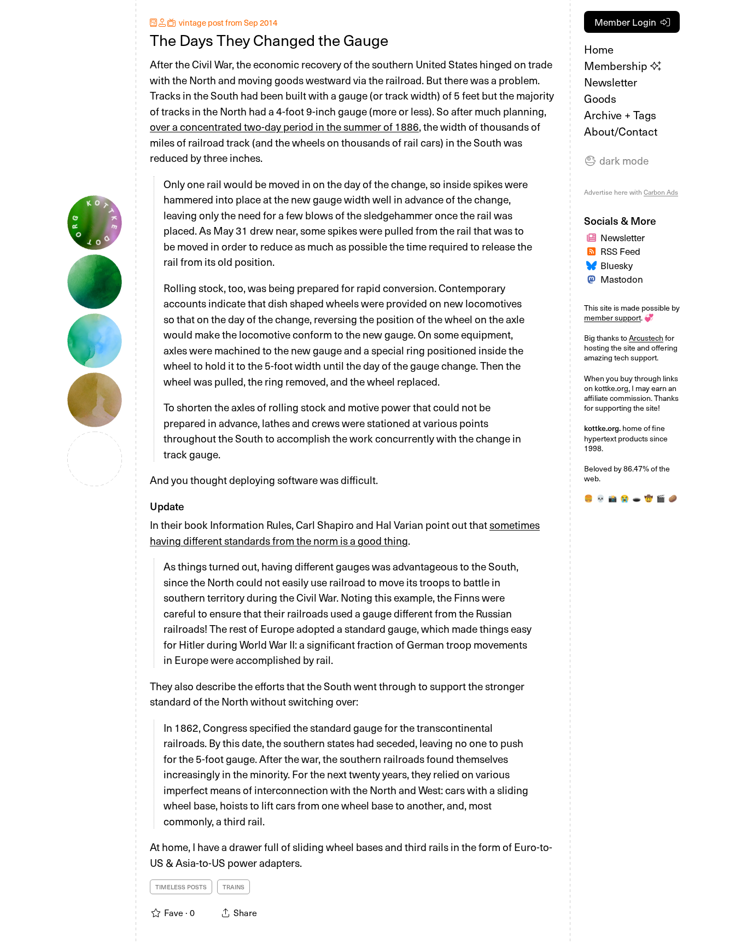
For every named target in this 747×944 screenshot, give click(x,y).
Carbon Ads (661, 192)
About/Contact (620, 131)
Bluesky (616, 265)
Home (599, 49)
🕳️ (636, 498)
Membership (617, 65)
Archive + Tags (620, 115)
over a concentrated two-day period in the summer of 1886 (284, 126)
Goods (600, 98)
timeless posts (181, 886)
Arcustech (646, 337)
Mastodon (621, 279)
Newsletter (610, 82)
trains (233, 886)
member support (612, 317)
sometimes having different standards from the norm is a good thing (345, 532)
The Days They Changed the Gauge (269, 39)
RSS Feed (620, 251)
